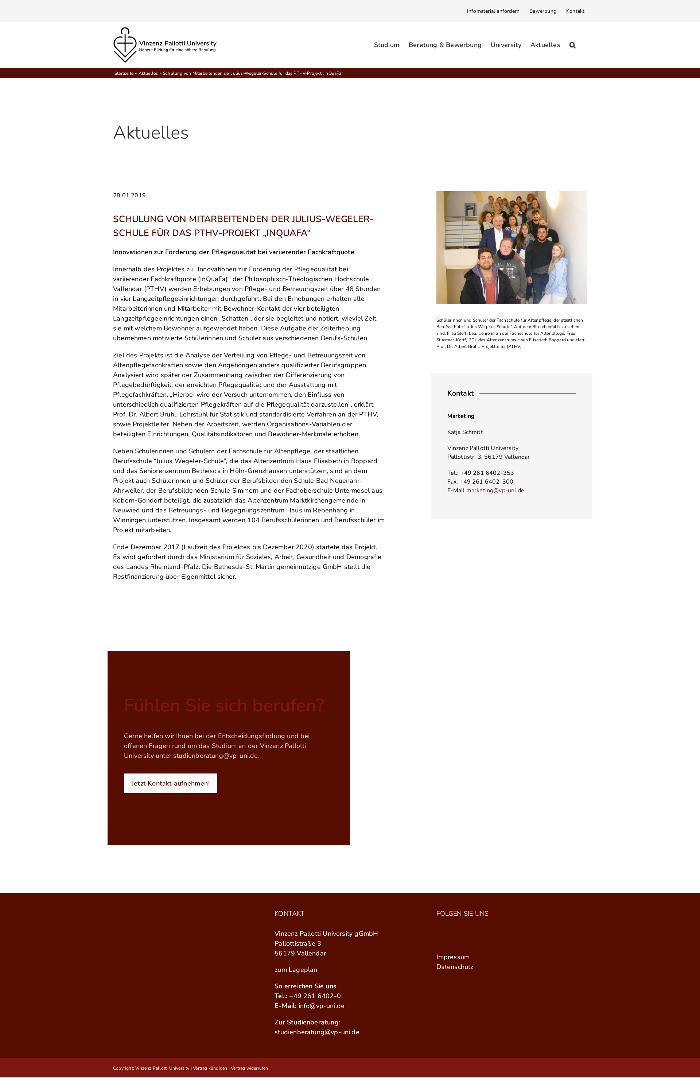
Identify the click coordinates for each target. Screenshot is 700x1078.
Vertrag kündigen (210, 1068)
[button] (572, 44)
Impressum (453, 957)
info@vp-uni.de (322, 1005)
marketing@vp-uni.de (495, 490)
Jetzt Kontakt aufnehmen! (171, 783)
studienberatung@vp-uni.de (215, 755)
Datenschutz (455, 966)
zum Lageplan (296, 969)
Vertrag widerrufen (249, 1068)
